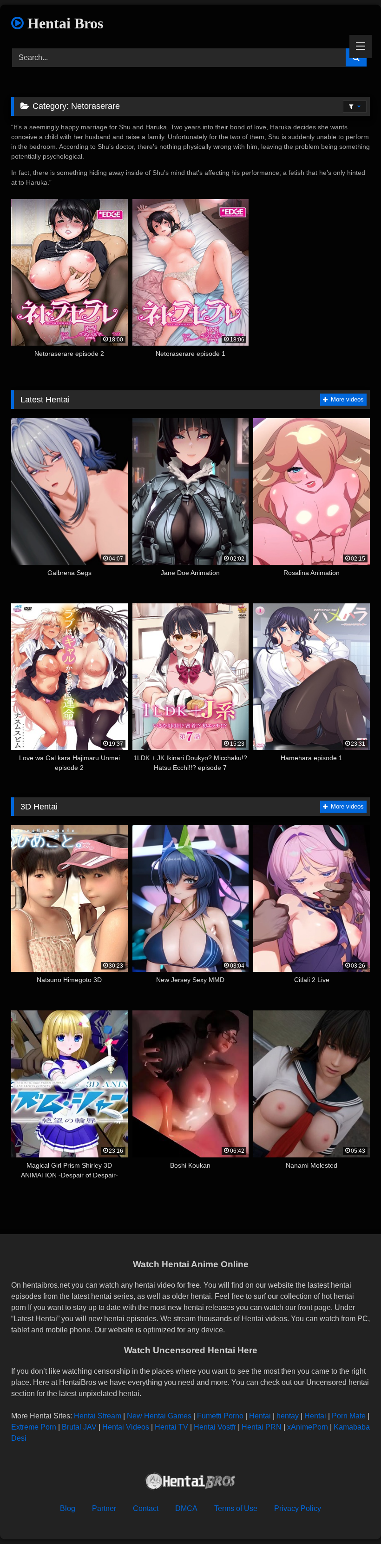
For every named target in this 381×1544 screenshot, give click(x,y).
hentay (287, 1416)
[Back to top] (352, 1516)
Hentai (260, 1416)
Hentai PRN (262, 1427)
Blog (67, 1508)
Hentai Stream (97, 1416)
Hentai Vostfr (215, 1427)
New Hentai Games (159, 1416)
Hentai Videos (125, 1427)
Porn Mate (349, 1416)
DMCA (186, 1508)
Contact (145, 1508)
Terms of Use (235, 1508)
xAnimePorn (307, 1427)
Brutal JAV (79, 1427)
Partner (104, 1508)
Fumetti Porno (220, 1416)
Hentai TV (171, 1427)
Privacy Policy (297, 1508)
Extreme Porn (33, 1427)
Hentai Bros (63, 23)
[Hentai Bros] (190, 1483)
